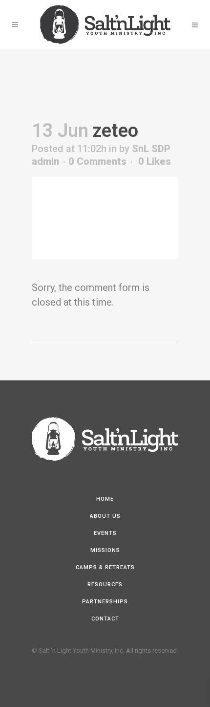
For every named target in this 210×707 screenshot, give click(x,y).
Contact (105, 619)
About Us (105, 516)
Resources (105, 584)
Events (105, 533)
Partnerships (105, 601)
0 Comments (97, 161)
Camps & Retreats (105, 567)
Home (105, 499)
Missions (105, 550)
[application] (105, 218)
